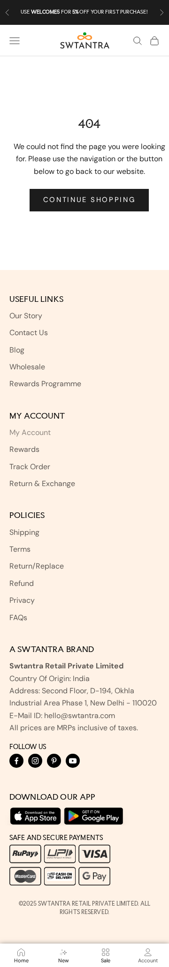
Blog (16, 350)
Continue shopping (89, 199)
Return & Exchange (42, 483)
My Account (30, 432)
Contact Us (28, 332)
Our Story (25, 316)
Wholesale (27, 367)
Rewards (24, 449)
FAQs (18, 617)
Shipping (24, 532)
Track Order (29, 467)
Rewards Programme (45, 384)
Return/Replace (36, 566)
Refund (21, 583)
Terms (20, 549)
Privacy (22, 600)
